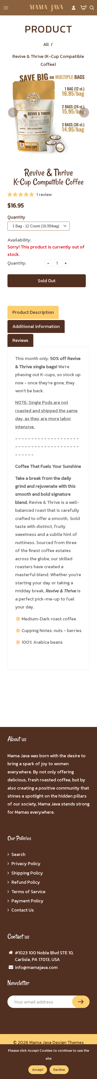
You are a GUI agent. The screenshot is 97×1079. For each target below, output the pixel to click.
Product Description (33, 312)
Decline (59, 1069)
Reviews (20, 340)
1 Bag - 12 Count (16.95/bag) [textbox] (35, 226)
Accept (37, 1069)
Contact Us (22, 910)
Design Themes (68, 1042)
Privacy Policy (26, 863)
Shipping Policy (27, 873)
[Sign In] (73, 7)
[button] (20, 194)
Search (18, 854)
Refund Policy (25, 882)
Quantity (16, 217)
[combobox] (38, 225)
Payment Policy (27, 900)
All (46, 44)
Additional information (36, 326)
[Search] (92, 7)
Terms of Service (28, 891)
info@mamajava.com (36, 967)
